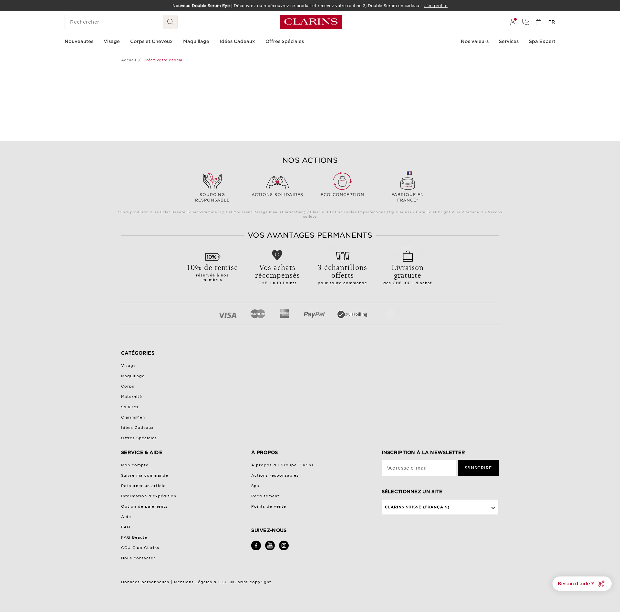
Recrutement (265, 496)
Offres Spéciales (139, 438)
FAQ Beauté (134, 537)
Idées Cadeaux (137, 427)
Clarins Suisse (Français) (417, 507)
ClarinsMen (133, 417)
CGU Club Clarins (140, 547)
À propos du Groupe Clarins (282, 465)
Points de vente (268, 506)
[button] (582, 583)
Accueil (128, 60)
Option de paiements (144, 506)
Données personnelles (146, 582)
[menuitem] (513, 22)
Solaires (130, 407)
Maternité (131, 396)
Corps (127, 386)
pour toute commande (342, 273)
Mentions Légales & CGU (201, 582)
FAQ (125, 527)
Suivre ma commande (144, 475)
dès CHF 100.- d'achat (407, 273)
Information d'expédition (148, 496)
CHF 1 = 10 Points (277, 273)
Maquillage (133, 376)
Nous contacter (138, 558)
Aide (126, 516)
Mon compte (135, 465)
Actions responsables (275, 475)
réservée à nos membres (212, 272)
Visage (128, 365)
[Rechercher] (170, 22)
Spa (255, 485)
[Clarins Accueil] (311, 22)
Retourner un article (143, 485)
